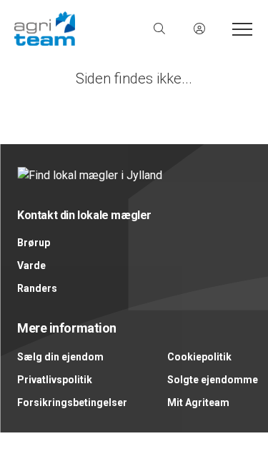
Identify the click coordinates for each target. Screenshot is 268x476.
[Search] (159, 28)
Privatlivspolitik (54, 379)
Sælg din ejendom (60, 357)
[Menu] (239, 28)
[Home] (74, 28)
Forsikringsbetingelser (72, 402)
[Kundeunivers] (199, 28)
